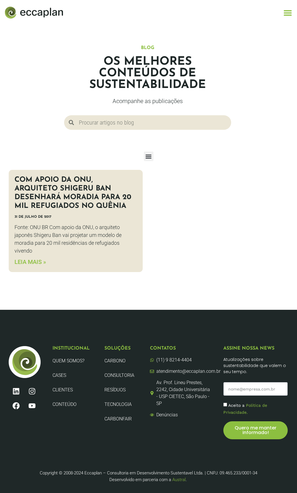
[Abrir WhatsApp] (282, 478)
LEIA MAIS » (30, 261)
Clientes (62, 390)
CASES (59, 375)
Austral (179, 479)
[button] (287, 12)
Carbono (115, 361)
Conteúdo (64, 404)
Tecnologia (118, 404)
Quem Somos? (68, 361)
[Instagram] (32, 391)
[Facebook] (16, 405)
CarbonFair (118, 419)
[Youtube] (32, 405)
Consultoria (119, 375)
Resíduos (115, 390)
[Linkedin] (16, 391)
